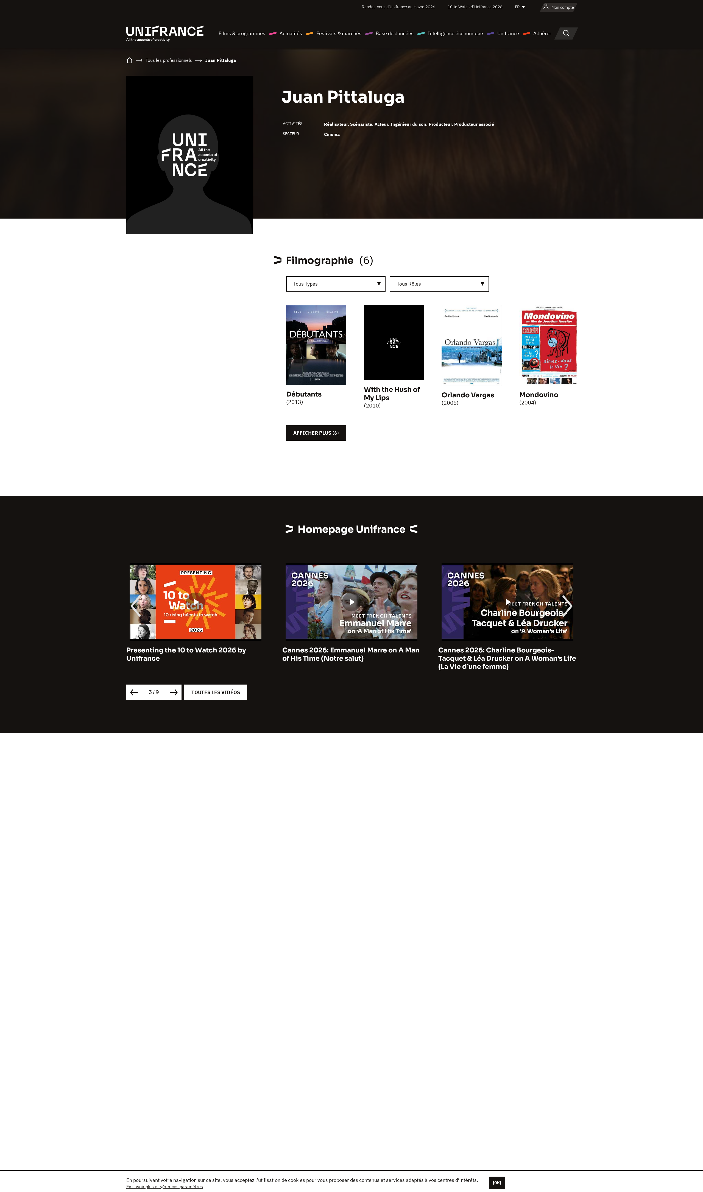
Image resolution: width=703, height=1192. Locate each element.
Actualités (291, 33)
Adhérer (542, 33)
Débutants (304, 394)
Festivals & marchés (338, 33)
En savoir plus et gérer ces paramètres (164, 1186)
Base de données (395, 33)
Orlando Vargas (468, 395)
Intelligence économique (455, 33)
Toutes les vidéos (215, 692)
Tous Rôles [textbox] (409, 284)
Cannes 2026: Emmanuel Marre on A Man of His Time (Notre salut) (195, 654)
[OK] (497, 1182)
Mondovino (538, 395)
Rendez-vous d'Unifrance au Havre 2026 (398, 6)
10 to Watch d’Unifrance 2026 (475, 6)
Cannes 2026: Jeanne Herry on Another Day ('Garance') (504, 654)
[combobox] (336, 284)
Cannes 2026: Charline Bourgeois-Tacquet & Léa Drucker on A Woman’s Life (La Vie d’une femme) (351, 658)
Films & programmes (242, 33)
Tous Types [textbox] (305, 284)
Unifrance (508, 33)
